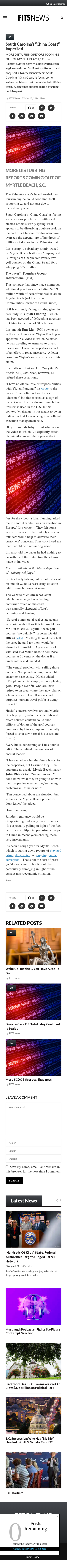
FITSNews (14, 98)
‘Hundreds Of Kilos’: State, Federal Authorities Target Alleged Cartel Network (31, 1257)
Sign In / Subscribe (56, 3)
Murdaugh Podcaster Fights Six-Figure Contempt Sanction (33, 1331)
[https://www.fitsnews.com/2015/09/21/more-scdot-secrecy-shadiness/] (33, 1057)
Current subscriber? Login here (29, 1548)
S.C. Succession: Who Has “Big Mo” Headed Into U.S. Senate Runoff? (30, 1440)
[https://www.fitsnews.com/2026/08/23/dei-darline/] (33, 1470)
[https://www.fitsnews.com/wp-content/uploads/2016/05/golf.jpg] (33, 477)
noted (19, 638)
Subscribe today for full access (30, 1544)
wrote (45, 388)
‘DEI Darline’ (14, 1493)
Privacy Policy (32, 1557)
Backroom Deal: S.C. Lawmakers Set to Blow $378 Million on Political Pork (33, 1385)
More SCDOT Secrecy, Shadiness (29, 1079)
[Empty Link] (57, 1200)
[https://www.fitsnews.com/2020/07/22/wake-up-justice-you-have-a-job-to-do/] (33, 946)
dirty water (22, 855)
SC (10, 37)
